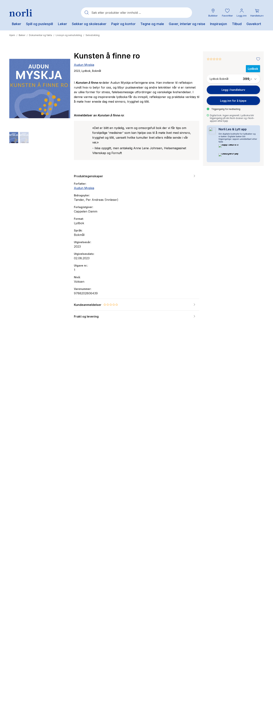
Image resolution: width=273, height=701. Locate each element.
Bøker (22, 35)
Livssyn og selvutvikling (69, 35)
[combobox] (136, 12)
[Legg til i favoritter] (257, 59)
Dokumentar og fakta (40, 35)
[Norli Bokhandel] (20, 13)
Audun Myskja (84, 65)
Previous (17, 89)
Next (62, 89)
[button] (227, 13)
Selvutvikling (93, 35)
